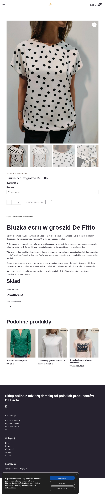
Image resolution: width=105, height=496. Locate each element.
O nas (7, 446)
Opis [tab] (9, 216)
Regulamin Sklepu (12, 423)
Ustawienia (62, 489)
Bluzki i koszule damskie (17, 173)
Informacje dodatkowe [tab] (23, 216)
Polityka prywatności (13, 420)
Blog (7, 443)
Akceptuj (62, 478)
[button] (94, 24)
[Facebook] (6, 406)
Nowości (8, 452)
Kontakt (8, 455)
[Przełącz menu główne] (3, 5)
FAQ (6, 430)
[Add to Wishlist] (47, 201)
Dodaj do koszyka (35, 202)
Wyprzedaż (9, 449)
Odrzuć (62, 483)
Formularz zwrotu (12, 427)
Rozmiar (10, 187)
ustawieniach (10, 488)
